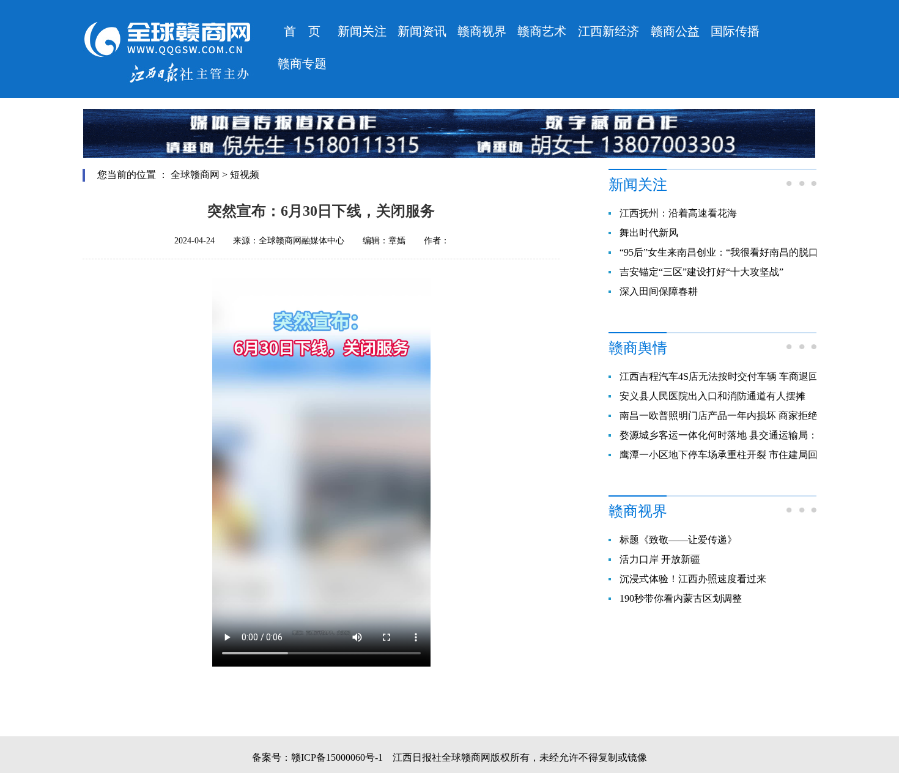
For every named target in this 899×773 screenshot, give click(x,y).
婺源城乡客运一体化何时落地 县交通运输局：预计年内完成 (748, 435)
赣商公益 (675, 31)
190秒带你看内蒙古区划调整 (681, 598)
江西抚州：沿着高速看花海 (678, 213)
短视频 (244, 174)
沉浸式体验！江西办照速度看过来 (693, 579)
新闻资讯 (422, 31)
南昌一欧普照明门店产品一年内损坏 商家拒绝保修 (728, 415)
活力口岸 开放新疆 (660, 559)
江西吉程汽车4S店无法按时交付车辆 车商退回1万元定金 (741, 376)
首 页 (302, 31)
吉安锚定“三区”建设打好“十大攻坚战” (701, 272)
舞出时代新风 (649, 232)
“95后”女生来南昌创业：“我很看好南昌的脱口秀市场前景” (745, 252)
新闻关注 (362, 31)
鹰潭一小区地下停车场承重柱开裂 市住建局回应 (723, 454)
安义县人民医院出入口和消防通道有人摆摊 (712, 396)
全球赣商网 (195, 174)
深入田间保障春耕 (659, 291)
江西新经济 (608, 31)
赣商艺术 (541, 31)
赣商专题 (302, 63)
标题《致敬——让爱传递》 (678, 539)
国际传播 (735, 31)
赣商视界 (481, 31)
